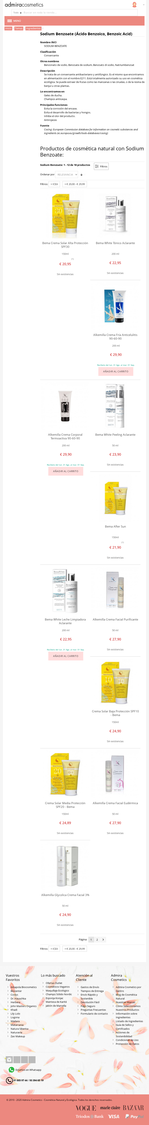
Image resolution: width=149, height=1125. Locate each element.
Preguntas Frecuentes (93, 1009)
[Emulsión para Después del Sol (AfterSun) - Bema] (115, 498)
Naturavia (16, 1032)
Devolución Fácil (90, 1002)
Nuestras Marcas (125, 1002)
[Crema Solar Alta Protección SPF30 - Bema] (65, 214)
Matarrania (17, 1025)
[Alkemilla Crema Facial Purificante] (115, 591)
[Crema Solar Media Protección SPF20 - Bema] (65, 775)
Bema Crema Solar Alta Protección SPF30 (65, 244)
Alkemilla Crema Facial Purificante (115, 619)
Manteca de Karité (56, 1002)
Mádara (15, 1021)
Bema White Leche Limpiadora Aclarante (65, 621)
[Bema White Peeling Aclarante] (115, 406)
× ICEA (54, 184)
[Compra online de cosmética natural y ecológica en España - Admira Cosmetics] (23, 5)
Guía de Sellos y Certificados (125, 1026)
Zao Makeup (18, 1036)
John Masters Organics (23, 1006)
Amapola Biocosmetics (24, 987)
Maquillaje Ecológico (57, 990)
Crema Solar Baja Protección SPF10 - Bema (115, 713)
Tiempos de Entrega (92, 991)
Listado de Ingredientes (129, 1021)
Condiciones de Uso (127, 1040)
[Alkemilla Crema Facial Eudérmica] (115, 775)
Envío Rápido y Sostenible (89, 996)
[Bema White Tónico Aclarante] (115, 214)
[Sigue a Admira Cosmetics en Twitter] (25, 1059)
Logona (15, 1017)
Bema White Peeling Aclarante (115, 434)
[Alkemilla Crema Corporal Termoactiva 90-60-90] (65, 406)
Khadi (14, 1009)
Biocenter (16, 991)
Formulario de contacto (94, 1013)
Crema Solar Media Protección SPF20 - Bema (65, 804)
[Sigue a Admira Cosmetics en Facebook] (17, 1059)
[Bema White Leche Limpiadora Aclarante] (65, 591)
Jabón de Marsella (56, 1005)
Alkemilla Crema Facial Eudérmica (115, 803)
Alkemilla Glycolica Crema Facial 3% (65, 895)
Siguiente (103, 940)
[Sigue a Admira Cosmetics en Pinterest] (32, 1059)
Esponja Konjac (54, 998)
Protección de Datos (127, 1044)
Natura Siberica (19, 1028)
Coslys (14, 994)
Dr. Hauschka (18, 998)
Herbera (15, 1002)
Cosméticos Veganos (58, 986)
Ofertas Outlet (54, 983)
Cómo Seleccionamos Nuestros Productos (128, 1008)
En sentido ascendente (81, 174)
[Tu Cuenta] (134, 4)
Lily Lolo (15, 1013)
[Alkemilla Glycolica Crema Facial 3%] (65, 866)
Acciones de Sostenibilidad (124, 1034)
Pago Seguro (88, 1006)
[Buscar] (134, 12)
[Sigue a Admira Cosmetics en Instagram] (9, 1059)
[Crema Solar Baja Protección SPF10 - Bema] (115, 683)
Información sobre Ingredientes (126, 1015)
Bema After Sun (115, 526)
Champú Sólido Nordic (59, 994)
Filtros (103, 166)
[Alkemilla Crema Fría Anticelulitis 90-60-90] (115, 306)
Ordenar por (47, 174)
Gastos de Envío (90, 987)
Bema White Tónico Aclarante (115, 243)
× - (75, 184)
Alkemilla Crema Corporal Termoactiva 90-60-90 (65, 436)
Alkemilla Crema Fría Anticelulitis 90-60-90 (115, 336)
